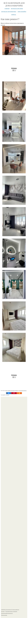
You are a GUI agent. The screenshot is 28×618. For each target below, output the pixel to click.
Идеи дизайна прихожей (10, 390)
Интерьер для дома (17, 8)
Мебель (13, 14)
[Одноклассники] (19, 393)
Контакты (3, 611)
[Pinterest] (14, 393)
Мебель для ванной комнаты (21, 390)
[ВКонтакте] (8, 393)
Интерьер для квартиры (8, 11)
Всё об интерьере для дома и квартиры (14, 4)
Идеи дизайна (22, 11)
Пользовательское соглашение (11, 611)
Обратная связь (4, 615)
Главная (7, 8)
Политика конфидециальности (7, 613)
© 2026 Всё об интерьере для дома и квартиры (10, 609)
